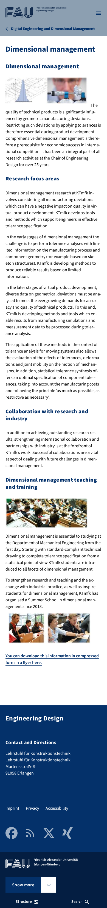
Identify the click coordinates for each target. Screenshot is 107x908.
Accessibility (57, 808)
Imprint (12, 808)
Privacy (32, 808)
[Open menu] (99, 13)
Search (77, 901)
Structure (24, 901)
